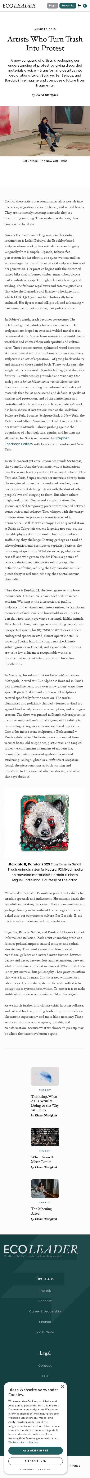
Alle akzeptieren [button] (35, 1450)
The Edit (45, 1290)
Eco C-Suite (45, 1332)
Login (52, 5)
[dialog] (35, 1428)
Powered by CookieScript (35, 1469)
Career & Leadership (45, 1311)
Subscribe (68, 5)
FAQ (45, 1376)
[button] (82, 6)
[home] (23, 5)
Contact (45, 1365)
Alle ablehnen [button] (35, 1461)
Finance (75, 1465)
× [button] (62, 1386)
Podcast (45, 1301)
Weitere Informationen (23, 1442)
